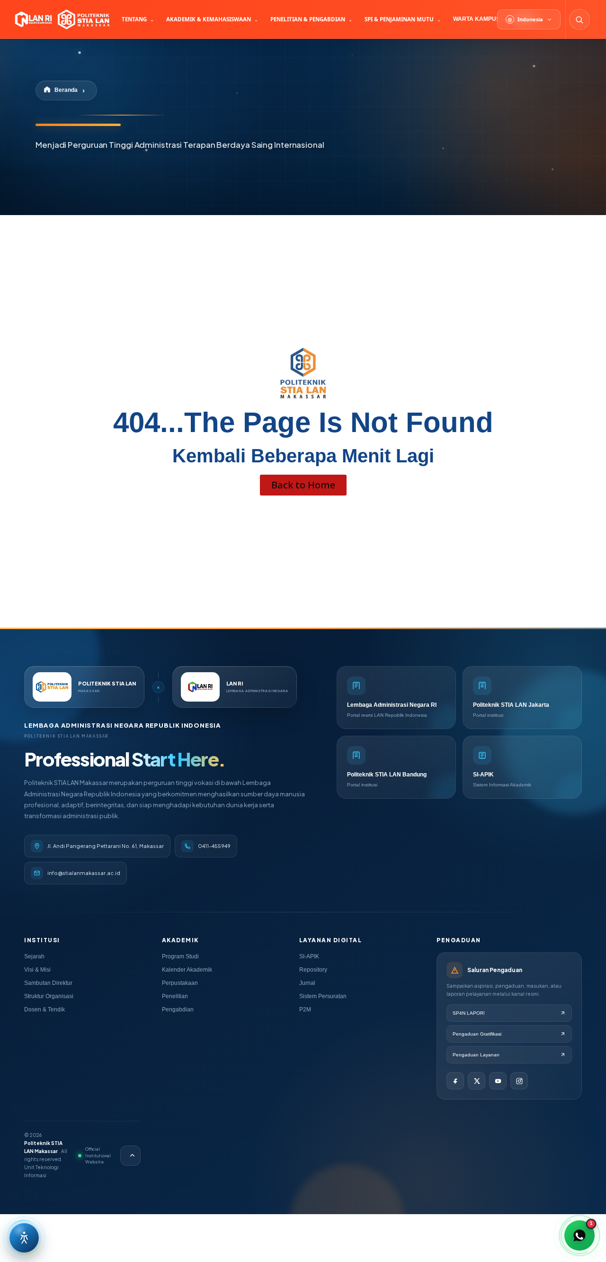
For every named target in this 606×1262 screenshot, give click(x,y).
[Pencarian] (579, 19)
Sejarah (34, 956)
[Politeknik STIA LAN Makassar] (61, 19)
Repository (313, 969)
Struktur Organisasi (48, 996)
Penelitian (175, 996)
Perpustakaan (180, 983)
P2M (305, 1009)
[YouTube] (498, 1081)
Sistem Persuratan (323, 996)
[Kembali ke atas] (130, 1155)
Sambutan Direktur (48, 983)
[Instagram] (519, 1081)
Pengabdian (178, 1009)
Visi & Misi (37, 969)
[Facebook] (455, 1081)
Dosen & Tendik (44, 1009)
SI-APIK (309, 956)
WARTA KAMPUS (476, 19)
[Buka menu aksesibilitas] (24, 1238)
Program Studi (180, 956)
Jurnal (307, 983)
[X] (476, 1081)
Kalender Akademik (187, 969)
